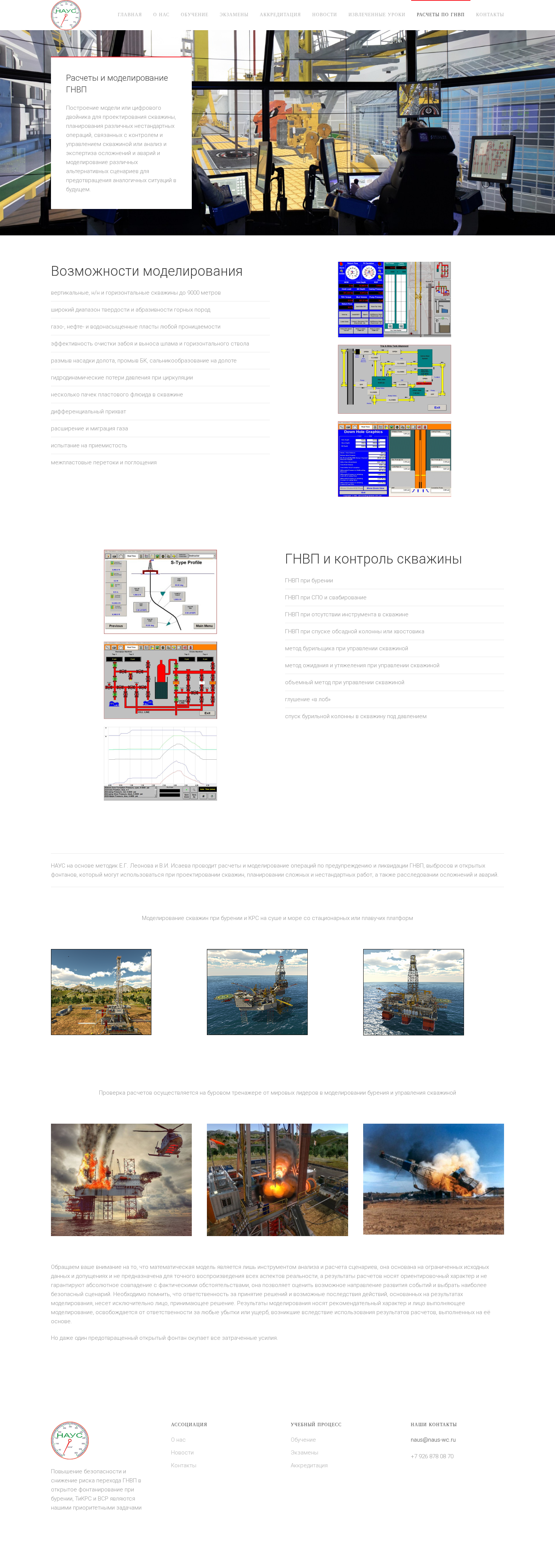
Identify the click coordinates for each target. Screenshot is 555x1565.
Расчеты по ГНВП (441, 14)
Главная (130, 14)
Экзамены (234, 14)
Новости (324, 14)
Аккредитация (280, 14)
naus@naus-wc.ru (433, 1439)
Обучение (194, 14)
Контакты (490, 14)
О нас (161, 14)
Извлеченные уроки (376, 14)
